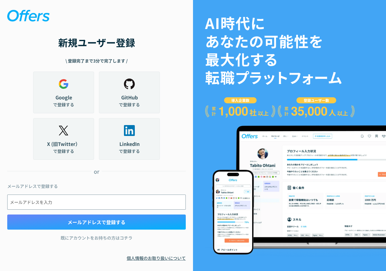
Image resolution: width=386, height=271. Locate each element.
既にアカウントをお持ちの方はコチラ (96, 238)
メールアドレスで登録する (96, 222)
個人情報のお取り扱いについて (156, 258)
